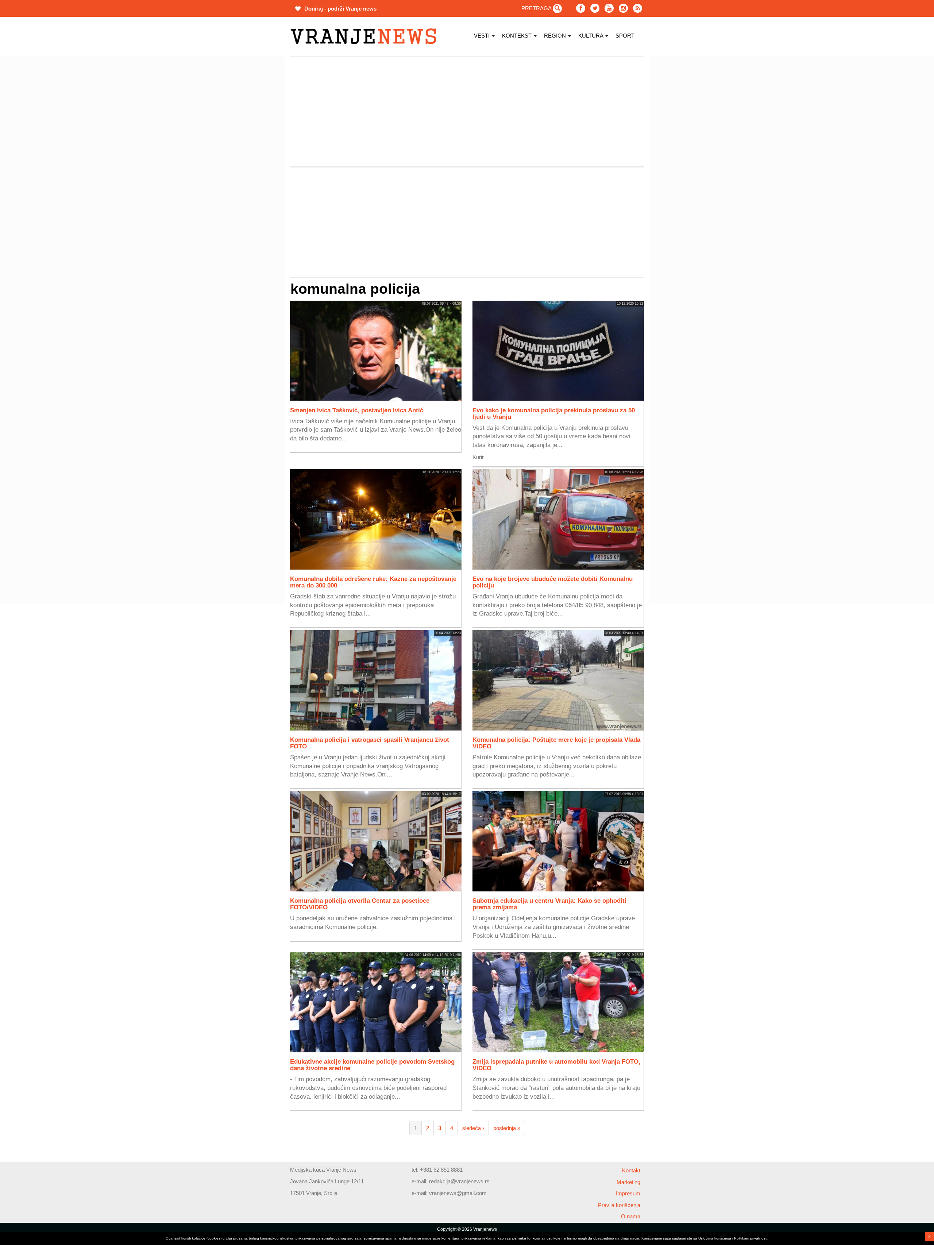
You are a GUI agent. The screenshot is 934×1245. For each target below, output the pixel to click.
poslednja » (506, 1128)
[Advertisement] (255, 166)
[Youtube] (609, 8)
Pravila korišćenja (619, 1205)
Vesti (482, 35)
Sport (624, 35)
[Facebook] (580, 8)
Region (555, 35)
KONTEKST (517, 35)
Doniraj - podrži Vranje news (340, 8)
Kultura (591, 35)
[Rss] (637, 8)
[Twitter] (594, 8)
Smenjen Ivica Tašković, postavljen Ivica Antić (356, 410)
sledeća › (473, 1128)
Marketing (628, 1182)
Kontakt (631, 1170)
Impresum (628, 1193)
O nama (630, 1216)
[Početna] (366, 36)
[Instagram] (623, 8)
